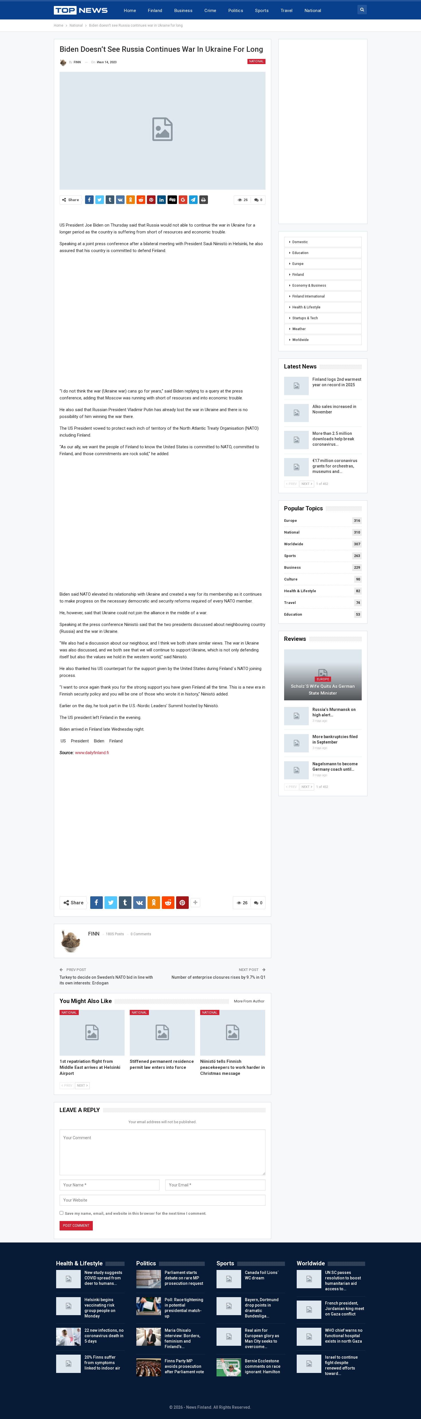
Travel (287, 10)
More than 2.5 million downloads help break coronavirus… (333, 439)
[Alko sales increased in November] (296, 413)
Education (300, 253)
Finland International (308, 296)
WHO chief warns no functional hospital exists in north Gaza (344, 1335)
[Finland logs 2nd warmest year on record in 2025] (296, 386)
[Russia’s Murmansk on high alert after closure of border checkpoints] (296, 716)
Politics (236, 10)
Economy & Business (309, 286)
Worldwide (300, 340)
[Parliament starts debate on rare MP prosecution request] (148, 1279)
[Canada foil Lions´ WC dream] (229, 1279)
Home (130, 10)
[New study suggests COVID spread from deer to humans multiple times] (68, 1279)
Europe (298, 264)
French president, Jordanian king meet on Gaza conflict (344, 1308)
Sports (262, 10)
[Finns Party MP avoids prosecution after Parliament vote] (148, 1367)
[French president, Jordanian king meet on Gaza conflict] (309, 1310)
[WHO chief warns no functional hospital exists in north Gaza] (309, 1337)
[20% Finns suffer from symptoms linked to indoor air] (68, 1364)
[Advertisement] (162, 320)
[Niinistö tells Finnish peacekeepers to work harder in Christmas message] (232, 1032)
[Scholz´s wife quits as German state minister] (323, 675)
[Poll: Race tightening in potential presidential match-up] (148, 1306)
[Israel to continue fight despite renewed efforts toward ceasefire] (309, 1364)
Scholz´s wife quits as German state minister (323, 690)
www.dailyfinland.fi (92, 752)
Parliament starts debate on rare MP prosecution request (184, 1278)
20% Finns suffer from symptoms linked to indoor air (102, 1362)
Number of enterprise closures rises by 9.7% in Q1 (218, 977)
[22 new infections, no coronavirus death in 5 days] (68, 1337)
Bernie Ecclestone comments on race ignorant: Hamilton (262, 1366)
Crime (210, 10)
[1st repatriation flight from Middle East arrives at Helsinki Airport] (92, 1032)
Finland (155, 10)
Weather (299, 329)
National (313, 10)
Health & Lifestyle (306, 307)
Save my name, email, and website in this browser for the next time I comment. (135, 1213)
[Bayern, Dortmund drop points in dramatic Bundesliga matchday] (229, 1306)
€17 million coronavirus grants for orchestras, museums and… (334, 466)
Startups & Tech (305, 318)
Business (183, 10)
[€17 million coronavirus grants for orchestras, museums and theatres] (296, 467)
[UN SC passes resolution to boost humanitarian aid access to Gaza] (309, 1279)
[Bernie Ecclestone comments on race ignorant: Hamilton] (229, 1367)
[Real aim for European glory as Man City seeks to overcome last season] (229, 1337)
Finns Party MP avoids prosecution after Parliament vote (184, 1366)
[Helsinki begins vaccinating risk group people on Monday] (68, 1306)
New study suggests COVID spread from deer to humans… (103, 1278)
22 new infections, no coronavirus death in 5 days (104, 1335)
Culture (291, 579)
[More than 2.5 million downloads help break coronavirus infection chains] (296, 440)
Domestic (300, 242)
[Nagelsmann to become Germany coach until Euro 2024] (296, 770)
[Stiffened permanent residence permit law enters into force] (162, 1032)
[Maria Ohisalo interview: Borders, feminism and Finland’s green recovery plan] (148, 1337)
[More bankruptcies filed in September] (296, 743)
